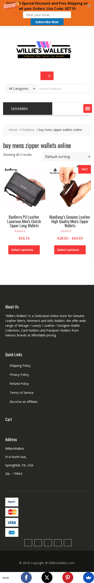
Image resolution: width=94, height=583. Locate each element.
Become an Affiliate (24, 402)
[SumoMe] (88, 577)
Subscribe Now (47, 22)
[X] (47, 577)
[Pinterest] (67, 577)
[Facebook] (26, 577)
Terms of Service (22, 392)
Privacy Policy (19, 374)
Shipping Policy (20, 365)
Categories (19, 108)
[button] (47, 13)
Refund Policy (19, 383)
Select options (22, 250)
